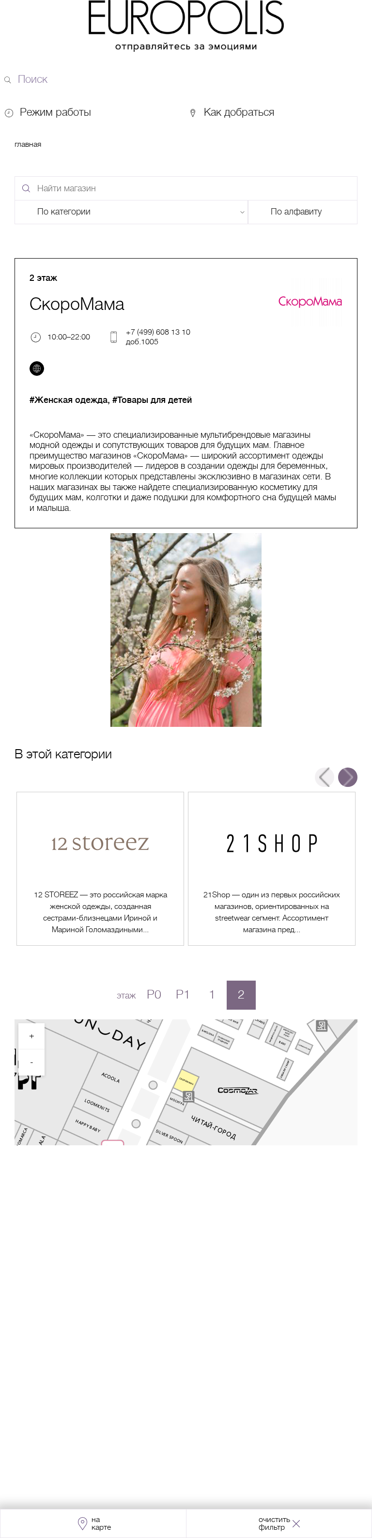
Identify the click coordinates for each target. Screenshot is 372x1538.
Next (347, 777)
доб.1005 (142, 341)
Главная (28, 144)
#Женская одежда (69, 400)
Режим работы (55, 112)
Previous (324, 777)
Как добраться (237, 112)
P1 (183, 994)
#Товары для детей (152, 400)
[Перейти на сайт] (37, 368)
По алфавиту (296, 211)
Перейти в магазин (100, 868)
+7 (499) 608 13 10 (158, 332)
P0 (154, 994)
